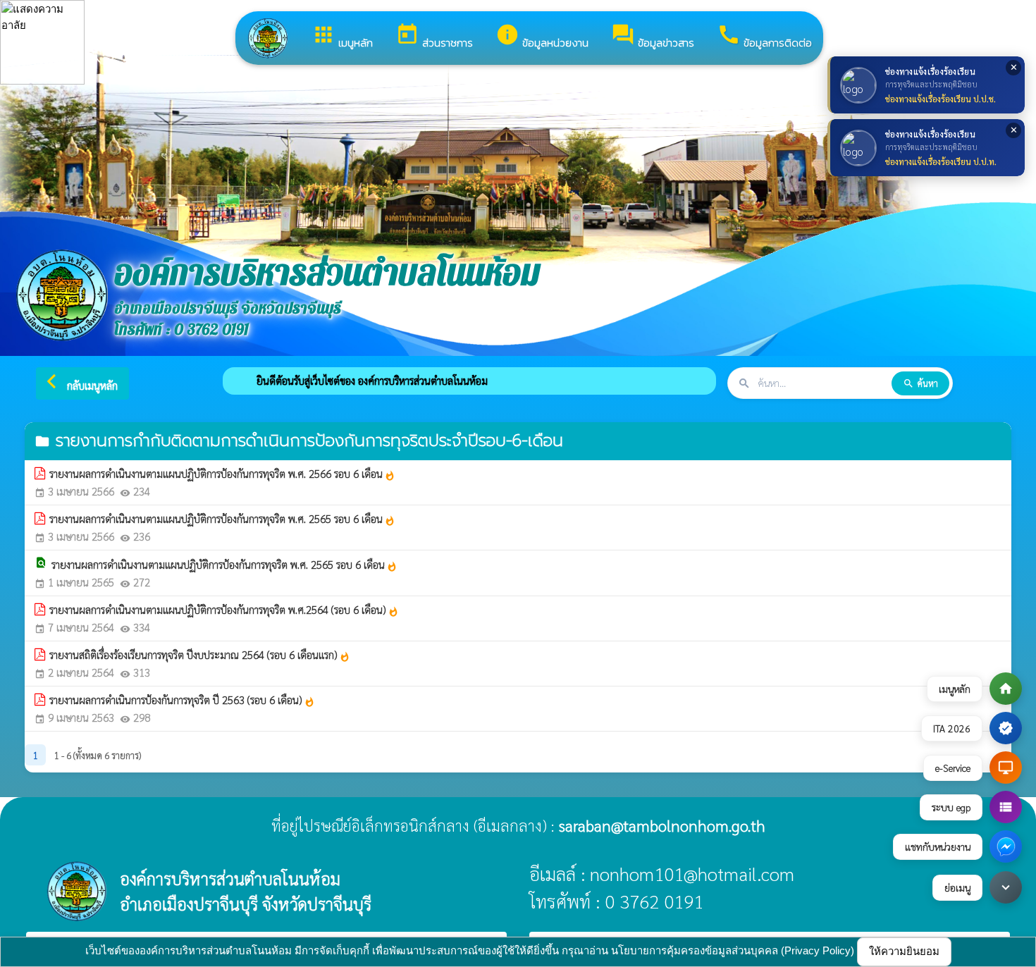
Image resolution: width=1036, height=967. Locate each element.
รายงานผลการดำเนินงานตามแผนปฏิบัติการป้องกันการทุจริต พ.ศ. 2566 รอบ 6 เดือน (222, 474)
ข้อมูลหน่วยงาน (541, 37)
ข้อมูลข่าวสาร (652, 37)
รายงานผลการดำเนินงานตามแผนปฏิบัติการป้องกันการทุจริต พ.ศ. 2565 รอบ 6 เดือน (222, 519)
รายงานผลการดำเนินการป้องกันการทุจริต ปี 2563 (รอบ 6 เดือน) (182, 700)
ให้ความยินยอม (904, 951)
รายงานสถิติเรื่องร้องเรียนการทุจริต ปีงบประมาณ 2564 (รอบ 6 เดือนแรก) (199, 655)
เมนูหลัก (342, 37)
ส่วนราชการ (434, 37)
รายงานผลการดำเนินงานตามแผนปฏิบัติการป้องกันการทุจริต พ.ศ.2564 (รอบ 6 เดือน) (224, 610)
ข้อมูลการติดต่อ (764, 37)
